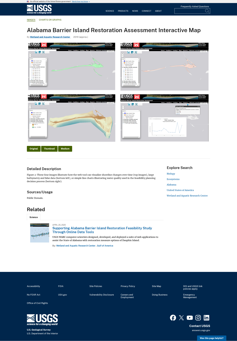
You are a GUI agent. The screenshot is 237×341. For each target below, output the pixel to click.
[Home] (39, 13)
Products (123, 11)
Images (31, 20)
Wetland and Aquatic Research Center (50, 37)
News (135, 11)
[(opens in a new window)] (173, 317)
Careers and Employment (127, 296)
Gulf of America (105, 245)
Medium (65, 148)
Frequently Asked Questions (195, 6)
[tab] (33, 217)
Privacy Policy (128, 286)
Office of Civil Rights (37, 303)
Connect (146, 11)
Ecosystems (173, 179)
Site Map (156, 286)
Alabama (171, 184)
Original (34, 148)
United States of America (180, 190)
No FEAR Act (33, 295)
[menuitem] (110, 9)
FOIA (60, 286)
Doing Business (159, 295)
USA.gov (62, 295)
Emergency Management (190, 296)
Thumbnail (49, 148)
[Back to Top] (227, 331)
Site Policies (95, 286)
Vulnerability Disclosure (101, 295)
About (158, 11)
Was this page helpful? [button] (212, 338)
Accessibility (33, 286)
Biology (171, 173)
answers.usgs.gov (201, 330)
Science (110, 11)
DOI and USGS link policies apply (192, 287)
